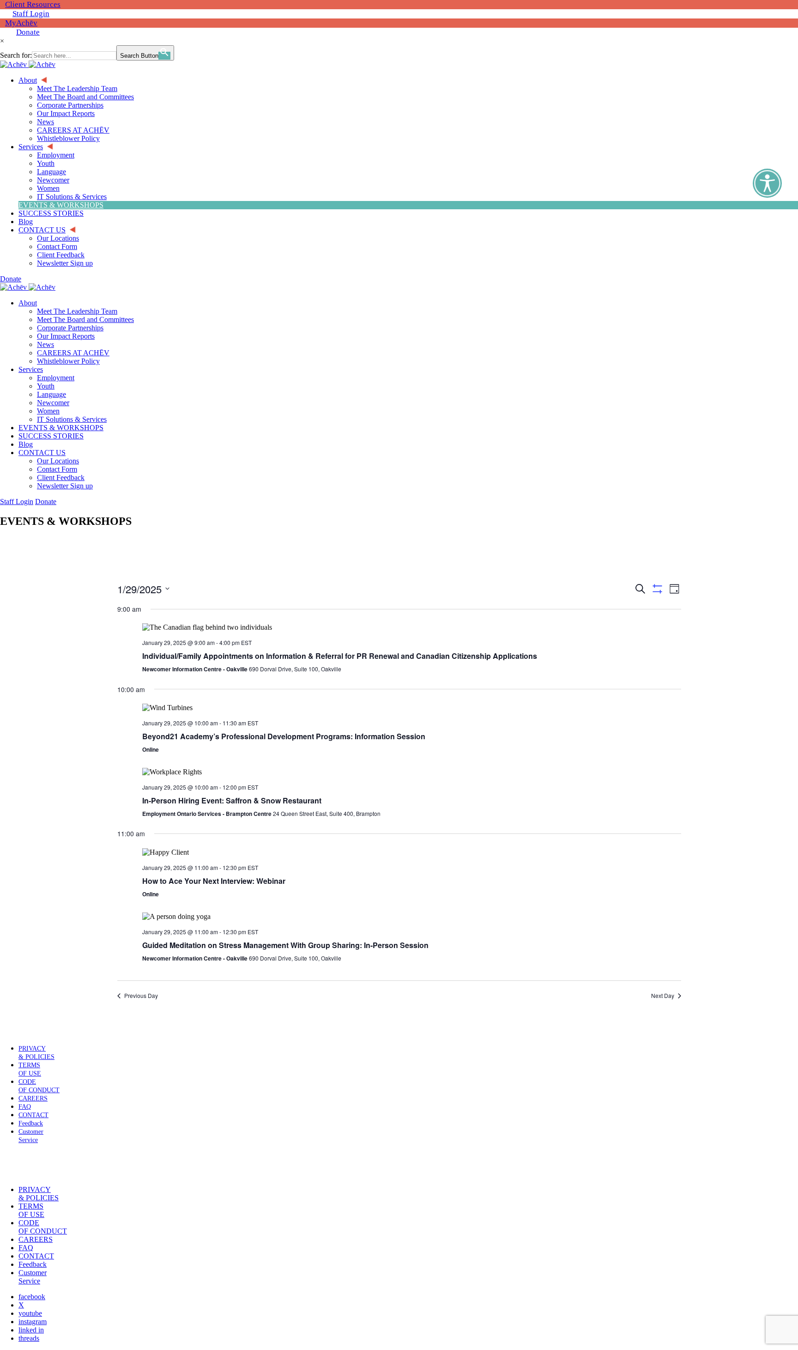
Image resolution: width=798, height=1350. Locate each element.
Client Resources (32, 4)
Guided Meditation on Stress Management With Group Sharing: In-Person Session (285, 945)
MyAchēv (21, 22)
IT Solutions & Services (72, 419)
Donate (28, 32)
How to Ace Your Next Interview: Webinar (213, 881)
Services (30, 369)
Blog (25, 444)
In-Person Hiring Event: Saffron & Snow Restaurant (231, 800)
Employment (55, 378)
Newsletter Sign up (65, 486)
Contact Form (57, 469)
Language (51, 394)
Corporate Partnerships (70, 328)
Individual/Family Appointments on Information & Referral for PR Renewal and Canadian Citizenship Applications (339, 656)
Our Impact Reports (66, 336)
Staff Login (30, 13)
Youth (45, 386)
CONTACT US (42, 452)
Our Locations (58, 461)
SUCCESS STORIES (51, 436)
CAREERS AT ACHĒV (73, 353)
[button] (29, 1164)
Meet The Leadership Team (77, 311)
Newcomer (53, 403)
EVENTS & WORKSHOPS (60, 428)
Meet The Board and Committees (85, 319)
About (27, 303)
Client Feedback (61, 477)
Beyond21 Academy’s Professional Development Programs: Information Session (283, 736)
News (45, 344)
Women (48, 411)
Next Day (662, 995)
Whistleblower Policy (68, 361)
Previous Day (141, 995)
